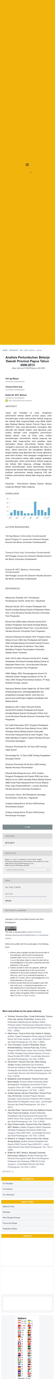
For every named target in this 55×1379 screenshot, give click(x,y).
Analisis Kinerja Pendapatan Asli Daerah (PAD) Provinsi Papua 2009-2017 (28, 1142)
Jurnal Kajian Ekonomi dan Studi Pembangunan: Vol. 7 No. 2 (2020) (30, 1120)
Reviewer (6, 1212)
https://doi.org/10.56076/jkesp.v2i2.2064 (28, 368)
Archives (13, 350)
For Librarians (8, 1194)
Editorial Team (8, 1206)
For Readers (8, 1183)
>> (13, 1171)
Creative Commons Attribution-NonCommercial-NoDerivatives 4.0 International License (26, 935)
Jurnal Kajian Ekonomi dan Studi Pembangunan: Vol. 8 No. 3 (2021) (29, 1057)
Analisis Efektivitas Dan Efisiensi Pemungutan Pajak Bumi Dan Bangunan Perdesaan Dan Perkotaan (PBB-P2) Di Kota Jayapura (28, 1159)
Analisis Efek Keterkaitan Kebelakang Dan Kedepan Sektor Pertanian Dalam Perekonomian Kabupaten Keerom (29, 1022)
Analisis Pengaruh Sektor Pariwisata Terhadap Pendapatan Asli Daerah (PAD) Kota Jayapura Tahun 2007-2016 (29, 1130)
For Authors (7, 1189)
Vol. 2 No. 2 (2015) (27, 350)
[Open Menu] (27, 164)
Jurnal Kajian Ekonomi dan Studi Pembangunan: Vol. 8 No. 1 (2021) (29, 1089)
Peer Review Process (11, 1217)
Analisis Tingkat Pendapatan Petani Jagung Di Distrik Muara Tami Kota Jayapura (30, 1037)
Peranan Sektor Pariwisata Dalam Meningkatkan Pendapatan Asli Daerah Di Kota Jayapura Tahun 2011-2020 (28, 1084)
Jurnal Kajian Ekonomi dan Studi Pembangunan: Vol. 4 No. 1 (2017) (30, 1104)
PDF (28, 827)
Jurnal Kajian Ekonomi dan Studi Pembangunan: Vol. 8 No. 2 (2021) (26, 1165)
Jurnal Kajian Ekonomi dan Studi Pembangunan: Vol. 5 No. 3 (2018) (29, 1134)
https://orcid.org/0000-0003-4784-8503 (20, 401)
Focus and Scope (10, 1223)
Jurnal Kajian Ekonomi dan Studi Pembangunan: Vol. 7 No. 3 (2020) (30, 1147)
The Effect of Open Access (24, 995)
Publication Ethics (10, 1228)
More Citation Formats (16, 870)
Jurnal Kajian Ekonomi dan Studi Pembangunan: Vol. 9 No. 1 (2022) (29, 1040)
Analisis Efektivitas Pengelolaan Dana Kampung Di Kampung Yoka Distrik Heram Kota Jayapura (27, 1115)
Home (5, 350)
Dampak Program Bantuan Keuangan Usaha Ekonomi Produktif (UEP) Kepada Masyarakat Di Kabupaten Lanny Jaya (29, 1098)
